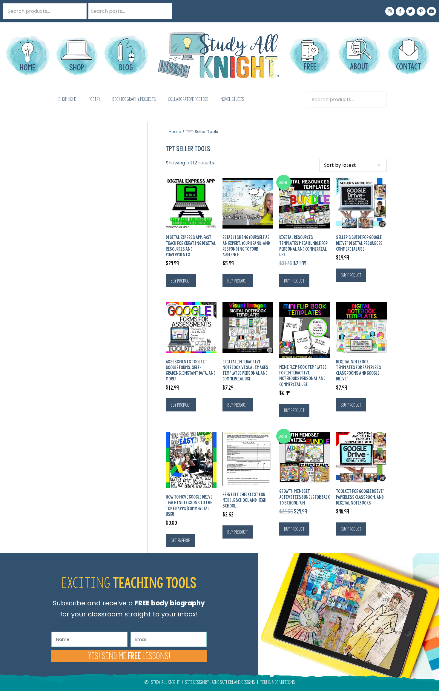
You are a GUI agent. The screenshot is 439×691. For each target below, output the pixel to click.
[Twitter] (410, 11)
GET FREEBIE (180, 540)
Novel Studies (232, 99)
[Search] (164, 11)
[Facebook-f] (400, 11)
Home (175, 132)
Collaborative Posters (188, 99)
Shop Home (67, 99)
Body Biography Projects (134, 99)
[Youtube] (431, 11)
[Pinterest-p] (421, 11)
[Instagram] (389, 11)
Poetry (94, 99)
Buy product (181, 280)
